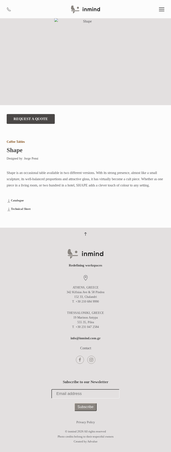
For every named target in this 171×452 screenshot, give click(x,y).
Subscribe (85, 407)
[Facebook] (80, 360)
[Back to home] (85, 9)
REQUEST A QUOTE (31, 119)
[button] (161, 9)
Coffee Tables (16, 141)
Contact (85, 348)
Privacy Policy (85, 422)
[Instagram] (91, 360)
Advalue (92, 441)
